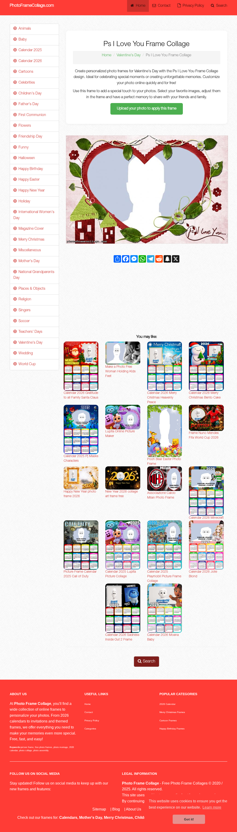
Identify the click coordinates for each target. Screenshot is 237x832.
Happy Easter (28, 180)
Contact (163, 6)
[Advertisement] (147, 299)
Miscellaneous (29, 250)
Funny (22, 148)
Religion (24, 299)
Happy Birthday (30, 169)
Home (139, 6)
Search (220, 6)
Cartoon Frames (168, 720)
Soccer (23, 321)
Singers (24, 310)
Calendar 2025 (29, 50)
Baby (22, 40)
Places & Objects (31, 289)
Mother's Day (28, 261)
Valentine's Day (128, 55)
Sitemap (99, 809)
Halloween (26, 158)
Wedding (25, 353)
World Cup (26, 364)
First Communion (31, 115)
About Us (133, 809)
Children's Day (29, 94)
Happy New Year (31, 191)
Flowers (24, 126)
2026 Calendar (167, 704)
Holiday (23, 202)
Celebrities (26, 83)
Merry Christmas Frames (172, 712)
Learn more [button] (212, 807)
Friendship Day (29, 137)
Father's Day (27, 104)
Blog (116, 809)
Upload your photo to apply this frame (146, 109)
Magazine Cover (30, 229)
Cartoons (25, 72)
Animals (24, 29)
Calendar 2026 (29, 61)
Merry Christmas (30, 240)
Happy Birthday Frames (171, 728)
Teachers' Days (29, 332)
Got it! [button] (189, 819)
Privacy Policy (192, 6)
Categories (90, 728)
